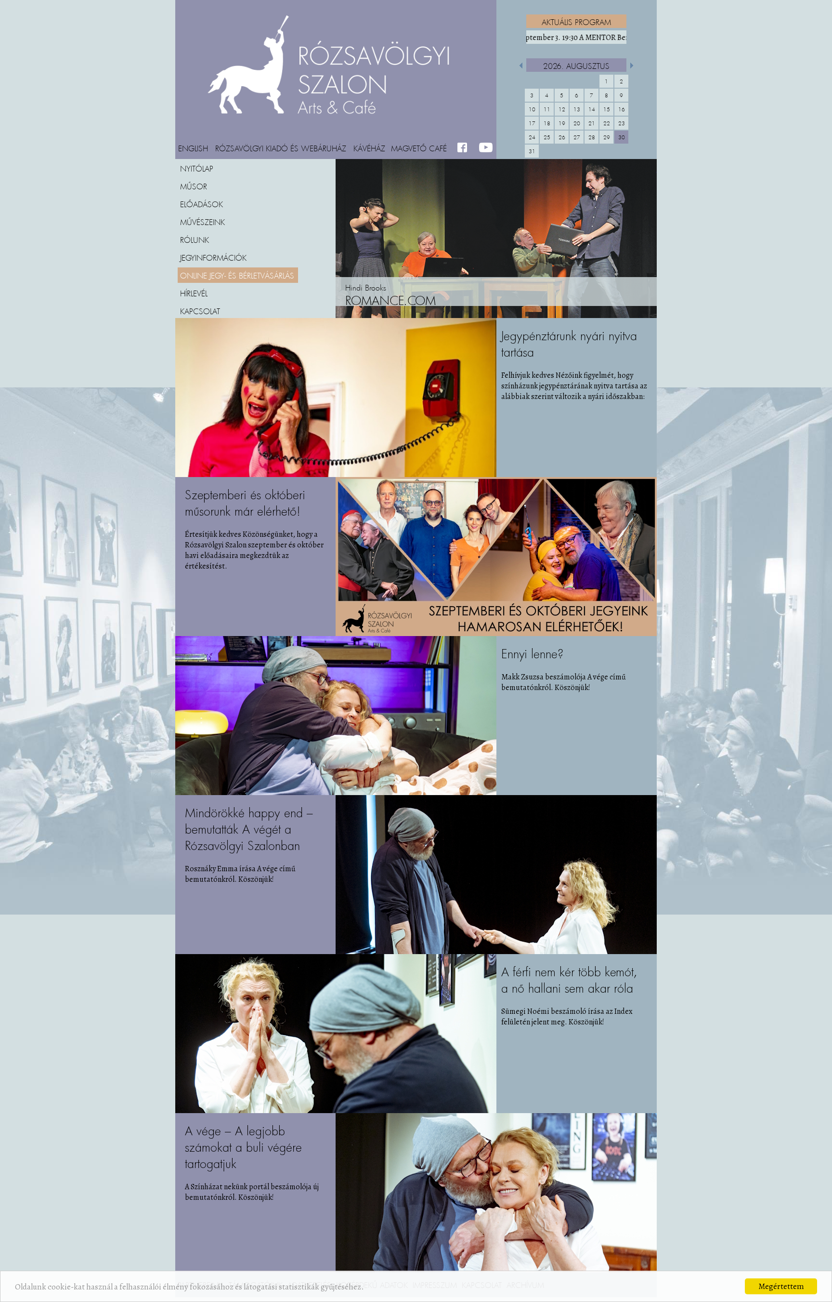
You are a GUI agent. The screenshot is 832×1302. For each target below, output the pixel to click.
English (193, 148)
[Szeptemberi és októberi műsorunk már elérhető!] (496, 633)
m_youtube (486, 148)
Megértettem (781, 1286)
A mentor (571, 37)
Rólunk (194, 239)
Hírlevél (194, 293)
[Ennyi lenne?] (335, 792)
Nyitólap (196, 168)
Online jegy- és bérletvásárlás (237, 275)
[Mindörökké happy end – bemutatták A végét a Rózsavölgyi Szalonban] (496, 951)
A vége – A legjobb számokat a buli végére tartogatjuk (243, 1147)
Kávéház (369, 148)
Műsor (193, 186)
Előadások (201, 204)
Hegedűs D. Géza (405, 300)
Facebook (464, 148)
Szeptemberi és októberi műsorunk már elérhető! (245, 503)
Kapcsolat (200, 311)
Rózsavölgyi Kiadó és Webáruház (280, 148)
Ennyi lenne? (532, 654)
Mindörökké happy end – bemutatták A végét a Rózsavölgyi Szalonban (249, 829)
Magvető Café (419, 148)
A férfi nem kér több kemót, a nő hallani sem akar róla (569, 980)
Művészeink (202, 221)
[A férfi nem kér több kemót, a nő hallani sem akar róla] (335, 1110)
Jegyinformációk (213, 257)
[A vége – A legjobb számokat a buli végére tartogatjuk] (496, 1269)
